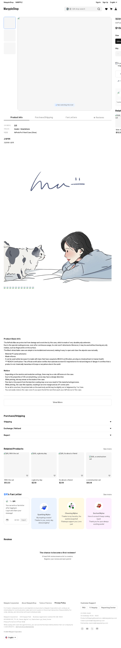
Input (24, 520)
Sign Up (105, 2)
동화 (15, 125)
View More (57, 402)
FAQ (83, 608)
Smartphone (25, 129)
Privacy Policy (60, 603)
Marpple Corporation (11, 603)
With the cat (9, 480)
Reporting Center (108, 608)
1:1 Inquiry (93, 608)
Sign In (98, 2)
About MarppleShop (29, 603)
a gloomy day (37, 480)
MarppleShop (9, 2)
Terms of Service (45, 603)
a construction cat (93, 480)
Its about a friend (65, 480)
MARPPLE (19, 2)
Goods (16, 129)
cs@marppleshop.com (109, 618)
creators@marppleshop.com (98, 623)
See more (107, 449)
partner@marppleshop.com (95, 621)
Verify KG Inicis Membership (25, 627)
